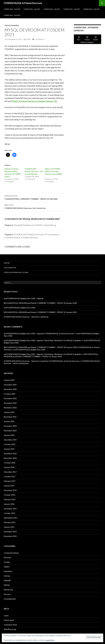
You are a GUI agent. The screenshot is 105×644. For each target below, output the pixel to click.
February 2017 (9, 481)
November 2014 (10, 536)
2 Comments (39, 39)
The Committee (10, 268)
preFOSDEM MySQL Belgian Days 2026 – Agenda (23, 298)
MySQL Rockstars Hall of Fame (16, 272)
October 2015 (9, 513)
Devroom (7, 557)
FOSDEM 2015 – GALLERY (32, 9)
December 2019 (10, 440)
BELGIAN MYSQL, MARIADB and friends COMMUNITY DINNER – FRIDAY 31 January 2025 (40, 312)
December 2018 (10, 453)
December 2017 (10, 472)
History (7, 263)
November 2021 (10, 417)
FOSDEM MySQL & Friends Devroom (23, 3)
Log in (6, 615)
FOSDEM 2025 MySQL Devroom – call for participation (34, 171)
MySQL (7, 585)
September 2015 (10, 518)
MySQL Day (8, 590)
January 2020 (9, 435)
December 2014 (10, 531)
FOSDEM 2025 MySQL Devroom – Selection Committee (26, 317)
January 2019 (9, 449)
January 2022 (9, 412)
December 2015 (10, 509)
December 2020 (10, 426)
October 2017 (9, 476)
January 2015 (9, 527)
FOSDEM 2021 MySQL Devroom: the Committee (25, 206)
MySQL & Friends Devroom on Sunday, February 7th (34, 101)
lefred (28, 39)
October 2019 (9, 444)
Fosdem (7, 562)
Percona (7, 594)
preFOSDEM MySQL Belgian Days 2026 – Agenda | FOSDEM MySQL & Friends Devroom (39, 333)
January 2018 (9, 467)
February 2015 (9, 522)
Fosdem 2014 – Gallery (52, 9)
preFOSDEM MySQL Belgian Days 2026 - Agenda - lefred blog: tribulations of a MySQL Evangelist (42, 340)
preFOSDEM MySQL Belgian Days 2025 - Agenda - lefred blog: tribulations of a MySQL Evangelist (42, 354)
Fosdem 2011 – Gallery (12, 15)
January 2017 (9, 486)
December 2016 (10, 490)
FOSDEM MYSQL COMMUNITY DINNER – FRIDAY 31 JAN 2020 (31, 197)
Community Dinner (11, 553)
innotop (7, 576)
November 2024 (10, 389)
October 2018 (9, 463)
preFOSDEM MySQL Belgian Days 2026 (19, 308)
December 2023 (10, 398)
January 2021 (9, 421)
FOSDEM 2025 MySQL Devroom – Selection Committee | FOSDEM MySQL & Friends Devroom (41, 361)
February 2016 (9, 499)
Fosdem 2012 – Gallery (91, 9)
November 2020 (10, 430)
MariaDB (7, 580)
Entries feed (9, 620)
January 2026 (9, 380)
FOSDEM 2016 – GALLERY (12, 9)
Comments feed (10, 625)
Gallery (6, 567)
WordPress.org (10, 629)
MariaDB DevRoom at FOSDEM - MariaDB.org (35, 225)
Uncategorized (12, 25)
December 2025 (10, 385)
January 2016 (9, 504)
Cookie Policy (49, 640)
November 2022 (10, 408)
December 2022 (10, 403)
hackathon (8, 571)
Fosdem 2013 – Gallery (71, 9)
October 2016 (9, 495)
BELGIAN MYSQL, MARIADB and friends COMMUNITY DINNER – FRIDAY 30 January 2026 (40, 303)
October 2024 (9, 394)
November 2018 (10, 458)
